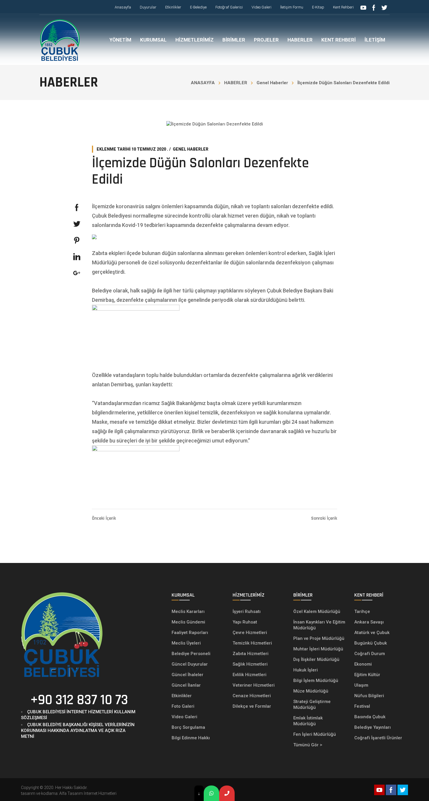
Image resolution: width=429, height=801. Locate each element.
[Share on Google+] (77, 273)
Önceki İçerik (104, 518)
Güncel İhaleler (187, 674)
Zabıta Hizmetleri (250, 653)
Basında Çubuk (370, 716)
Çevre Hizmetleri (250, 632)
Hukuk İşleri (306, 670)
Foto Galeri (183, 706)
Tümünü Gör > (307, 744)
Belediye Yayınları (372, 727)
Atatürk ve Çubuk (372, 632)
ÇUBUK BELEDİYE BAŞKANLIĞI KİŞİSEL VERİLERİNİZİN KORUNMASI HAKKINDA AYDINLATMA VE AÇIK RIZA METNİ (78, 730)
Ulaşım (361, 685)
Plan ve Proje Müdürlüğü (319, 638)
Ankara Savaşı (369, 622)
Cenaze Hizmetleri (252, 695)
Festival (362, 706)
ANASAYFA (203, 82)
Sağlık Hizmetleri (250, 664)
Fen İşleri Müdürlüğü (314, 734)
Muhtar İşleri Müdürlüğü (318, 649)
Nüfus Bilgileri (369, 695)
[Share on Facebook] (77, 207)
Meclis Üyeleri (186, 643)
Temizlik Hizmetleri (252, 643)
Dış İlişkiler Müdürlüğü (316, 659)
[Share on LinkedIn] (77, 257)
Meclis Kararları (188, 611)
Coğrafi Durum (369, 653)
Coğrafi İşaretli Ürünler (378, 737)
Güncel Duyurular (190, 664)
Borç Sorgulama (188, 727)
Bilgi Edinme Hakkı (191, 737)
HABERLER (235, 82)
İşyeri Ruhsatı (247, 611)
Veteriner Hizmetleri (254, 685)
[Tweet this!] (77, 224)
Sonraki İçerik (324, 518)
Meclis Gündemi (188, 622)
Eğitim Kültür (367, 674)
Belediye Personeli (191, 653)
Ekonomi (363, 664)
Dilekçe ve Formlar (252, 706)
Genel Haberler (272, 82)
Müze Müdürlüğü (311, 691)
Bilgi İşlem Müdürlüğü (316, 680)
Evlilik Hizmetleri (249, 674)
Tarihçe (362, 611)
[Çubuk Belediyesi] (59, 40)
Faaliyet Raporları (190, 632)
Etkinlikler (182, 695)
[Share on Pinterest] (77, 240)
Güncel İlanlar (186, 685)
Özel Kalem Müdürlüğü (317, 611)
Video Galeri (184, 716)
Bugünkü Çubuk (370, 643)
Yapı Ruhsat (245, 622)
